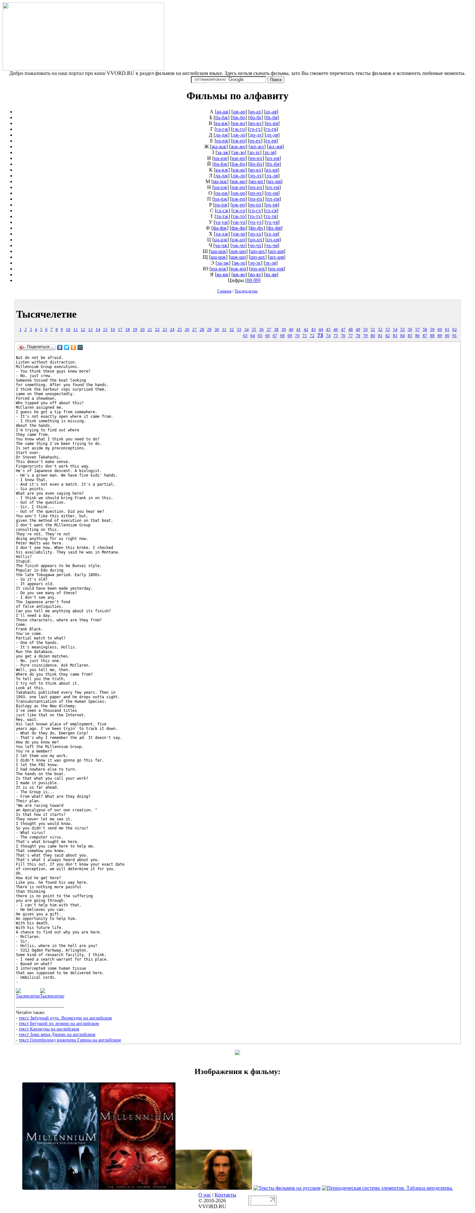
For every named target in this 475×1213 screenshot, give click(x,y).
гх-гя (270, 129)
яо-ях (255, 274)
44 (321, 329)
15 (105, 329)
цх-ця (273, 239)
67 (275, 335)
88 (432, 335)
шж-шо (238, 251)
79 (365, 335)
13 (90, 329)
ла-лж (221, 175)
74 (328, 335)
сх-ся (271, 210)
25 (179, 329)
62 (454, 329)
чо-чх (255, 245)
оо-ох (256, 193)
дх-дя (272, 135)
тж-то (239, 216)
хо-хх (255, 234)
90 (447, 335)
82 (387, 335)
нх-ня (273, 187)
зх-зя (269, 152)
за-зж (222, 152)
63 (245, 335)
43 (313, 329)
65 (260, 335)
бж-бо (238, 117)
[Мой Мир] (80, 347)
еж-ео (239, 140)
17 (120, 329)
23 (165, 329)
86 (417, 335)
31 (224, 329)
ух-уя (272, 222)
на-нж (220, 187)
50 (365, 329)
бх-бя (271, 117)
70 (297, 335)
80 (373, 335)
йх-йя (273, 164)
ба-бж (221, 117)
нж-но (238, 187)
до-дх (256, 135)
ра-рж (221, 204)
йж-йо (238, 164)
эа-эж (223, 263)
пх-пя (273, 199)
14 (98, 329)
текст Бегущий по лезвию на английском (59, 1023)
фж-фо (238, 228)
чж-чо (238, 245)
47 (343, 329)
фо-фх (256, 228)
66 (267, 335)
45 (328, 329)
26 (187, 329)
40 (291, 329)
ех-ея (270, 140)
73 (320, 335)
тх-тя (270, 216)
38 (276, 329)
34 (246, 329)
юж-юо (238, 268)
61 (447, 329)
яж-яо (239, 274)
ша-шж (218, 251)
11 (75, 329)
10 (68, 329)
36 (261, 329)
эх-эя (270, 263)
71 (304, 335)
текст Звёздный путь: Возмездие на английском (65, 1017)
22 (157, 329)
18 (127, 329)
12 (83, 329)
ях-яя (271, 274)
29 (209, 329)
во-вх (256, 123)
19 (135, 329)
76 (343, 335)
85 (410, 335)
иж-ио (238, 158)
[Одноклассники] (73, 347)
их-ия (273, 158)
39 (283, 329)
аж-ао (239, 111)
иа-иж (220, 158)
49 (358, 329)
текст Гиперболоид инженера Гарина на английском (70, 1039)
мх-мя (274, 181)
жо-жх (257, 146)
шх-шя (276, 251)
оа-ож (221, 193)
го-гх (255, 129)
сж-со (239, 210)
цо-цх (256, 239)
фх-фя (274, 228)
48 (350, 329)
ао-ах (255, 111)
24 (172, 329)
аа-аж (222, 111)
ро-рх (255, 204)
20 (142, 329)
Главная (224, 291)
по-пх (256, 199)
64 (252, 335)
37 (269, 329)
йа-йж (220, 164)
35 (254, 329)
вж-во (238, 123)
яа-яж (222, 274)
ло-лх (256, 175)
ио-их (256, 158)
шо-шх (257, 251)
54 (395, 329)
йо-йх (256, 164)
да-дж (221, 135)
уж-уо (238, 222)
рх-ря (272, 204)
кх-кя (272, 170)
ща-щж (218, 257)
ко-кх (255, 170)
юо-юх (258, 268)
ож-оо (238, 193)
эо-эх (255, 263)
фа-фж (220, 228)
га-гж (222, 129)
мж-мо (238, 181)
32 (231, 329)
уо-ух (256, 222)
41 (298, 329)
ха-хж (222, 234)
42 (306, 329)
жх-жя (275, 146)
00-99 (253, 280)
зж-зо (239, 152)
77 (350, 335)
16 (113, 329)
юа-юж (218, 268)
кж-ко (239, 170)
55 (402, 329)
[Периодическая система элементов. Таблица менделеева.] (387, 1188)
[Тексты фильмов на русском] (287, 1188)
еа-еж (222, 140)
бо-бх (255, 117)
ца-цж (220, 239)
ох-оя (272, 193)
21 (150, 329)
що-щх (257, 257)
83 (395, 335)
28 (202, 329)
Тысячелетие (246, 291)
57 (417, 329)
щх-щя (276, 257)
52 (380, 329)
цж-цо (238, 239)
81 (380, 335)
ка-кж (222, 170)
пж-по (238, 199)
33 (239, 329)
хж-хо (239, 234)
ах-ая (271, 111)
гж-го (239, 129)
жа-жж (219, 146)
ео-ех (255, 140)
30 (217, 329)
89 (440, 335)
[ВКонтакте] (60, 347)
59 (432, 329)
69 (290, 335)
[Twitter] (66, 347)
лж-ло (238, 175)
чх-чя (272, 245)
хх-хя (272, 234)
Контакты (225, 1194)
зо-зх (254, 152)
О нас (204, 1194)
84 (402, 335)
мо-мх (256, 181)
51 (373, 329)
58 (425, 329)
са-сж (222, 210)
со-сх (255, 210)
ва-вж (221, 123)
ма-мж (220, 181)
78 (358, 335)
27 (194, 329)
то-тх (255, 216)
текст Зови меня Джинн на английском (57, 1034)
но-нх (256, 187)
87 (425, 335)
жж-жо (238, 146)
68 (282, 335)
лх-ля (272, 175)
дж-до (238, 135)
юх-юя (276, 268)
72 (312, 335)
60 (440, 329)
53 (387, 329)
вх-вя (272, 123)
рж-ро (238, 204)
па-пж (220, 199)
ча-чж (221, 245)
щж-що (238, 257)
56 (410, 329)
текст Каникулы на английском (49, 1028)
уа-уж (221, 222)
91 (454, 335)
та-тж (222, 216)
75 (335, 335)
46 (335, 329)
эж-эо (239, 263)
